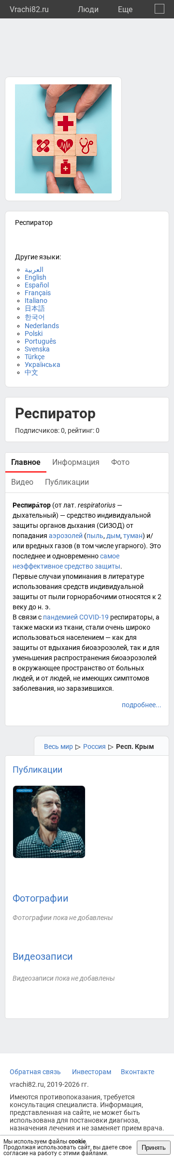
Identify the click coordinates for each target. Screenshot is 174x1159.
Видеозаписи (43, 956)
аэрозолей (66, 536)
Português (40, 341)
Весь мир (58, 746)
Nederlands (42, 326)
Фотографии (41, 898)
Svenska (37, 349)
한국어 (35, 317)
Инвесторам (91, 1072)
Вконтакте (137, 1072)
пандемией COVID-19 (76, 617)
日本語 (35, 308)
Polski (34, 333)
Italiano (36, 300)
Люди (88, 9)
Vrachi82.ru (29, 9)
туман (133, 536)
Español (37, 285)
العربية (34, 269)
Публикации (37, 769)
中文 (31, 372)
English (35, 277)
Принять (154, 1147)
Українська (42, 364)
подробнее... (141, 705)
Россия (94, 746)
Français (38, 293)
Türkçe (34, 357)
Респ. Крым (135, 746)
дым (113, 536)
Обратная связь (35, 1072)
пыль (95, 536)
